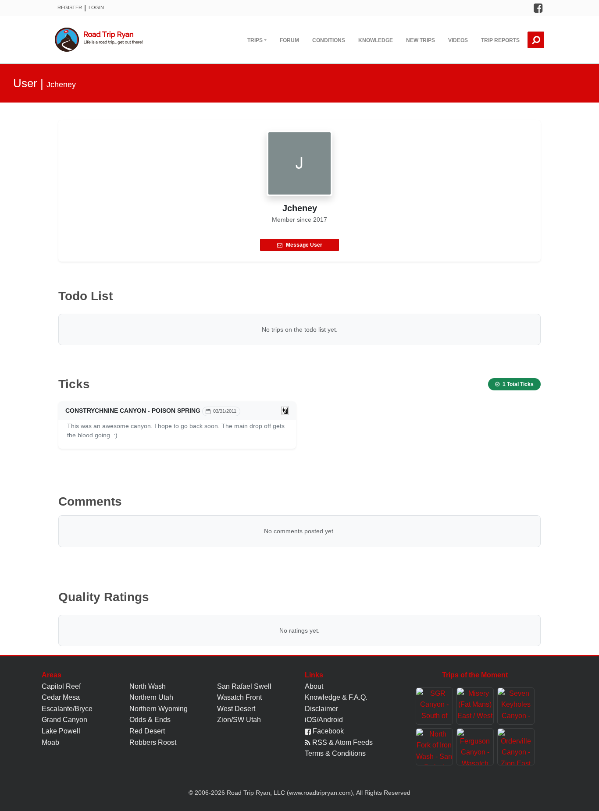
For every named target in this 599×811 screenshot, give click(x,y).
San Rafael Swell (244, 686)
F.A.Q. (358, 697)
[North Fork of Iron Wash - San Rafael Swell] (434, 746)
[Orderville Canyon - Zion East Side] (516, 746)
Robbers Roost (152, 742)
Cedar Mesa (61, 697)
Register (69, 7)
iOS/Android (324, 719)
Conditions (328, 40)
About (314, 686)
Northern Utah (151, 697)
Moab (50, 742)
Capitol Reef (61, 686)
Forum (289, 40)
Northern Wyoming (158, 708)
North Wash (147, 686)
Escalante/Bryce (67, 708)
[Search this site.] (536, 40)
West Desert (236, 708)
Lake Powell (61, 731)
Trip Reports (500, 40)
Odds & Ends (150, 719)
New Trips (420, 40)
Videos (458, 40)
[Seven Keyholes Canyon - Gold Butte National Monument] (516, 706)
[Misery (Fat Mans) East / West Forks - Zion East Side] (475, 706)
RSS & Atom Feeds (341, 742)
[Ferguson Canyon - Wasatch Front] (475, 746)
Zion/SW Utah (239, 719)
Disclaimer (321, 708)
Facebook (327, 731)
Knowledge (375, 40)
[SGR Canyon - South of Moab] (434, 706)
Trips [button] (255, 40)
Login (96, 7)
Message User (304, 245)
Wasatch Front (239, 697)
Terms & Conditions (335, 753)
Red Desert (147, 731)
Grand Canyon (64, 719)
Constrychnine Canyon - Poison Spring (132, 410)
